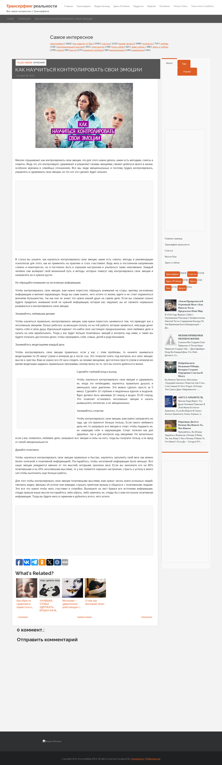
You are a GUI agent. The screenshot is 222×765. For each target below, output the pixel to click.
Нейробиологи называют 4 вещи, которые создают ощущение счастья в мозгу (190, 369)
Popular (187, 71)
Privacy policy (180, 6)
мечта (73, 50)
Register (151, 6)
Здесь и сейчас (121, 6)
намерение (138, 50)
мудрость (148, 43)
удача (60, 50)
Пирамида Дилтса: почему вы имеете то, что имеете (190, 425)
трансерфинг (57, 43)
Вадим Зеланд (102, 6)
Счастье (169, 250)
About (169, 63)
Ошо (168, 288)
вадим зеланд (126, 43)
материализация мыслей (71, 46)
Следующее (23, 617)
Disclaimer (165, 6)
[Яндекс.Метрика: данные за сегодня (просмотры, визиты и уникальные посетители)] (52, 741)
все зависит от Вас (83, 43)
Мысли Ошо (170, 256)
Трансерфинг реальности (177, 244)
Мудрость (138, 6)
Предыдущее (146, 617)
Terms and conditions (202, 6)
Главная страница (84, 617)
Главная (68, 6)
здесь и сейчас (160, 46)
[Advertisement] (84, 215)
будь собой (118, 46)
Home (10, 18)
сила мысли (98, 46)
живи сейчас (138, 46)
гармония (24, 18)
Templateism (137, 758)
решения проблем (93, 50)
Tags (184, 63)
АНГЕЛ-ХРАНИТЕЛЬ (190, 397)
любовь (164, 43)
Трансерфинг (84, 6)
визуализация (117, 50)
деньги (182, 288)
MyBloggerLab (153, 758)
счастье (106, 43)
